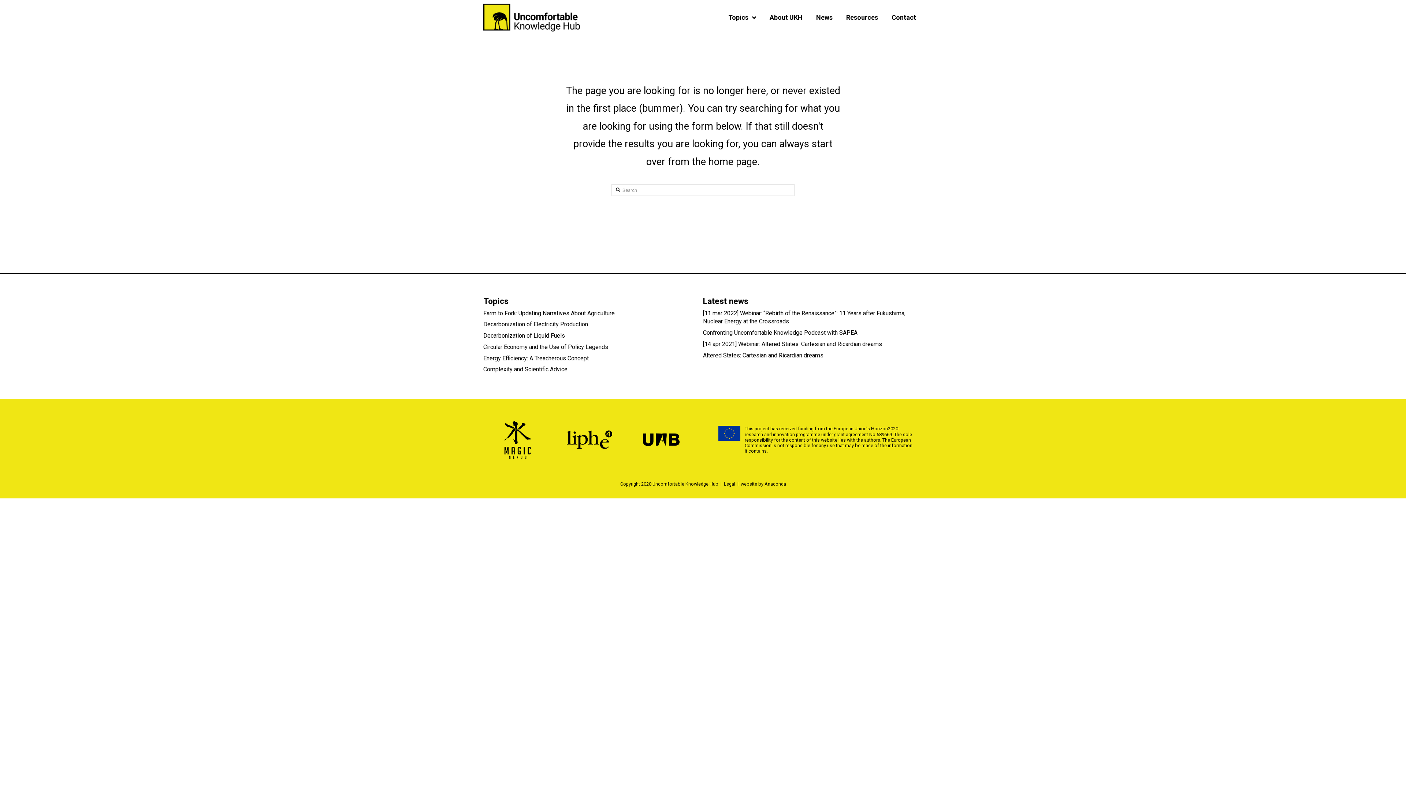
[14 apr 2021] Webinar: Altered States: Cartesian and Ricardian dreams (792, 344)
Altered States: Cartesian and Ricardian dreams (763, 355)
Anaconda (775, 484)
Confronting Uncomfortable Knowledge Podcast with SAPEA (780, 332)
